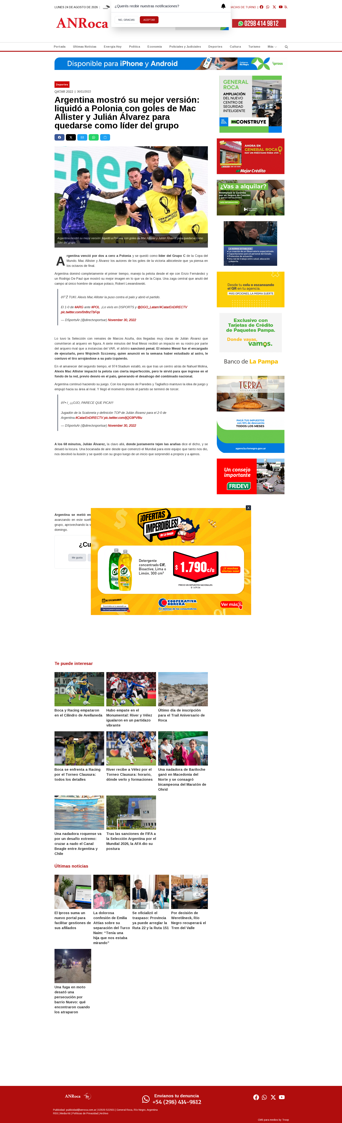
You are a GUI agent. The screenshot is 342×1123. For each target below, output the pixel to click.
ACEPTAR (149, 19)
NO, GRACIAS (126, 19)
